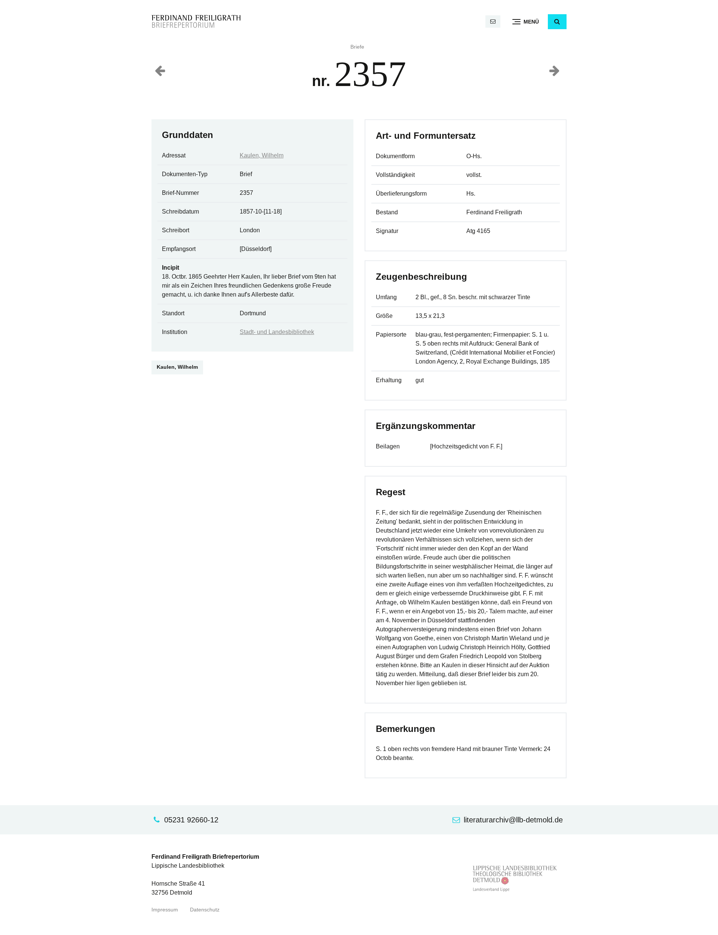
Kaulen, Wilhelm (261, 155)
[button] (557, 21)
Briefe (357, 47)
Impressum (164, 910)
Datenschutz (205, 910)
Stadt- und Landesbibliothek (277, 332)
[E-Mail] (492, 21)
